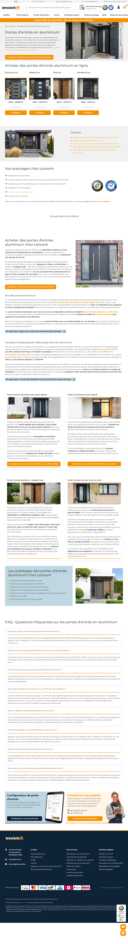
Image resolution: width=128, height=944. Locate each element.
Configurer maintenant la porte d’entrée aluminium (29, 57)
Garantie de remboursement (20, 192)
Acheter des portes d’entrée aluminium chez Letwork (95, 137)
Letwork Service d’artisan (77, 857)
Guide (33, 860)
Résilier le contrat (106, 854)
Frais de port (72, 869)
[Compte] (119, 8)
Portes (13, 26)
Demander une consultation (85, 818)
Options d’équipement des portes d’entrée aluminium (96, 144)
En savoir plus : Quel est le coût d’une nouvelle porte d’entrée (33, 331)
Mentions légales (106, 869)
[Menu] (125, 906)
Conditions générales (107, 860)
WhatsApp (105, 201)
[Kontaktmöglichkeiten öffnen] (123, 933)
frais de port (24, 902)
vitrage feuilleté (103, 314)
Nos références (37, 857)
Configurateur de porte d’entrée (24, 818)
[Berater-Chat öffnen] (123, 927)
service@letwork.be (65, 1)
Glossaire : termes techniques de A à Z (46, 866)
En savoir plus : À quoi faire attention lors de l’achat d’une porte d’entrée (38, 379)
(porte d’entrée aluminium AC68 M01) (100, 312)
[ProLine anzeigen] (64, 88)
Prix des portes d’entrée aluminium (88, 141)
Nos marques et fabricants (41, 869)
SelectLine (34, 72)
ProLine (57, 72)
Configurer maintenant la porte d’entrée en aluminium (30, 287)
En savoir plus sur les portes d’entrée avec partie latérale (33, 464)
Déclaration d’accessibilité (109, 866)
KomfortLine (83, 72)
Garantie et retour (106, 857)
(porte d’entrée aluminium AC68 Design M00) (79, 302)
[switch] (121, 919)
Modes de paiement (75, 875)
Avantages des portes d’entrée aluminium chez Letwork (97, 147)
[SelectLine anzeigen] (40, 88)
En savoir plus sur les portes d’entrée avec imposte (94, 464)
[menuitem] (6, 15)
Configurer (15, 113)
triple (81, 530)
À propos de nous (38, 854)
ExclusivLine (11, 72)
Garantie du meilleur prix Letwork (80, 860)
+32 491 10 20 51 (39, 1)
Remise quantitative (75, 872)
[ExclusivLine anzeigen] (16, 88)
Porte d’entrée (22, 26)
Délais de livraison (74, 866)
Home (7, 26)
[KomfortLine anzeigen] (88, 88)
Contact (34, 863)
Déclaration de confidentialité (111, 863)
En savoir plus (15, 107)
